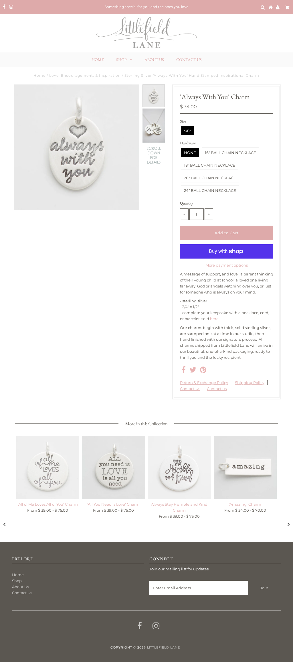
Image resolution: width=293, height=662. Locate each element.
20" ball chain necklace (210, 178)
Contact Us (189, 59)
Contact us (217, 388)
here (214, 318)
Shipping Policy (249, 382)
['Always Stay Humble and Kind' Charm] (179, 467)
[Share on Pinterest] (203, 371)
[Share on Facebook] (183, 371)
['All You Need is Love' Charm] (113, 467)
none (190, 152)
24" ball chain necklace (210, 190)
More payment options (226, 265)
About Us (154, 59)
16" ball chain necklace (230, 152)
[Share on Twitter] (192, 371)
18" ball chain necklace (209, 165)
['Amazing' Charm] (245, 467)
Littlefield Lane (163, 647)
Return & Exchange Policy (204, 382)
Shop (121, 59)
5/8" (187, 131)
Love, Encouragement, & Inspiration (85, 75)
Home (98, 59)
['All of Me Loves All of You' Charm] (47, 467)
